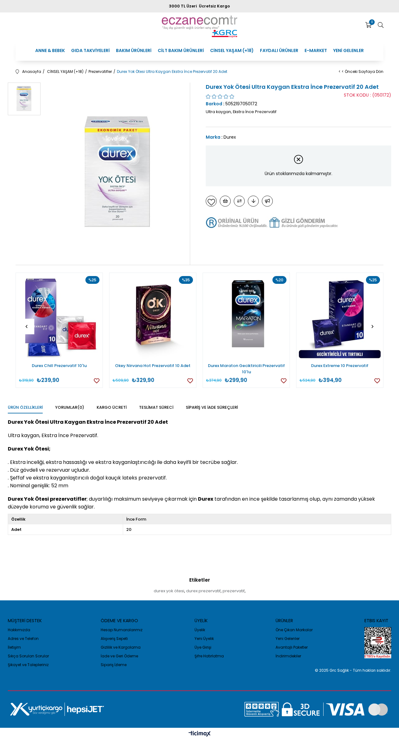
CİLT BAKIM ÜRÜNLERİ (181, 50)
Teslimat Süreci (156, 407)
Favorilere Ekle (96, 381)
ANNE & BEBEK (50, 50)
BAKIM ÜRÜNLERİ (133, 50)
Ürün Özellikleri (25, 407)
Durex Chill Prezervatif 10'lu (59, 366)
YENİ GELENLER (348, 50)
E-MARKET (316, 50)
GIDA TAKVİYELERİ (90, 50)
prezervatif (234, 591)
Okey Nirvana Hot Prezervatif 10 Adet (152, 366)
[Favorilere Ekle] (211, 201)
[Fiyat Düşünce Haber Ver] (253, 201)
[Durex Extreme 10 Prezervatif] (339, 316)
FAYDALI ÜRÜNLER (279, 50)
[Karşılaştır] (239, 201)
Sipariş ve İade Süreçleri (212, 407)
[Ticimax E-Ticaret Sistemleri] (200, 734)
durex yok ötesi (169, 591)
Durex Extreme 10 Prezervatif (339, 366)
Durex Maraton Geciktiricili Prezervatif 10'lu (246, 369)
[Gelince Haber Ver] (267, 201)
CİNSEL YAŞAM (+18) (232, 50)
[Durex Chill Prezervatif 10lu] (59, 316)
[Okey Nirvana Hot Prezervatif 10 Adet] (152, 316)
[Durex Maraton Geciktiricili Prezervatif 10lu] (246, 316)
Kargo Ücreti (112, 407)
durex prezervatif (203, 591)
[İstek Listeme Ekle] (225, 201)
